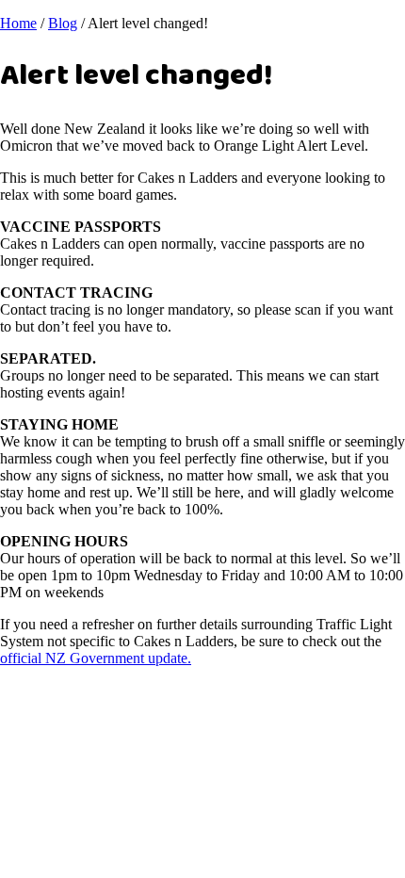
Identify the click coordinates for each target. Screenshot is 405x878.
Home (18, 23)
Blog (62, 23)
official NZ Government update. (95, 658)
